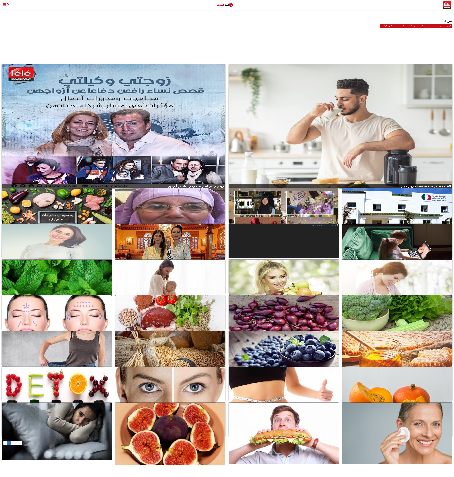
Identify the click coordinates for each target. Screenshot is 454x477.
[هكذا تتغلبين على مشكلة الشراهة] (284, 420)
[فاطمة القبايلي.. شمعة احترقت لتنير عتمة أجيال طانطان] (170, 205)
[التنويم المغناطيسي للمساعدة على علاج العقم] (57, 241)
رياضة (397, 26)
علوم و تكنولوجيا (387, 26)
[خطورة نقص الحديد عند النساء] (170, 312)
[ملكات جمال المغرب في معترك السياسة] (170, 241)
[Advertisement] (227, 46)
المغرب (448, 26)
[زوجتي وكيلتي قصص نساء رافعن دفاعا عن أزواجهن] (113, 126)
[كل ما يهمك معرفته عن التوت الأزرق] (284, 348)
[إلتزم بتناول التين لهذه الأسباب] (170, 420)
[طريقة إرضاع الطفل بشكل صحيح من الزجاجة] (397, 277)
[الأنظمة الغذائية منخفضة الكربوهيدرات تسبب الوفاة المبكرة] (284, 277)
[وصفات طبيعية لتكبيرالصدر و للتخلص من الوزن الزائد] (284, 384)
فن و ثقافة (412, 26)
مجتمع (428, 26)
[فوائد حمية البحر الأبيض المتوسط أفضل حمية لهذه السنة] (57, 205)
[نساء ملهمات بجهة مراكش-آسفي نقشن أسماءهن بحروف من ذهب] (284, 205)
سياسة (434, 26)
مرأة (404, 26)
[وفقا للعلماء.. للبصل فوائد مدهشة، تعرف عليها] (284, 312)
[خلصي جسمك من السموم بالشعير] (170, 348)
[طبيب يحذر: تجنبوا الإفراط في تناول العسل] (397, 348)
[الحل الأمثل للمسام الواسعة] (170, 384)
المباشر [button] (223, 5)
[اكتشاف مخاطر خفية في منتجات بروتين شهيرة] (340, 126)
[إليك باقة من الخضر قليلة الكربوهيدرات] (397, 312)
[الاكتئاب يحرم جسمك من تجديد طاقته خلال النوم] (57, 420)
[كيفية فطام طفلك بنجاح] (170, 277)
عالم (441, 26)
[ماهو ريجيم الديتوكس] (57, 384)
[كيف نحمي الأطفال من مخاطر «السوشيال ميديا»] (397, 241)
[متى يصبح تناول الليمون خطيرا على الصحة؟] (284, 241)
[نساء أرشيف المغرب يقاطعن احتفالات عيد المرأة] (397, 205)
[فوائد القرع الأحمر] (397, 384)
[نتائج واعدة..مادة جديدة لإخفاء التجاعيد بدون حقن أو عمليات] (57, 312)
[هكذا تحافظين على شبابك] (397, 420)
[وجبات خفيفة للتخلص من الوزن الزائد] (57, 348)
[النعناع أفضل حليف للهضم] (57, 277)
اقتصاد (420, 26)
